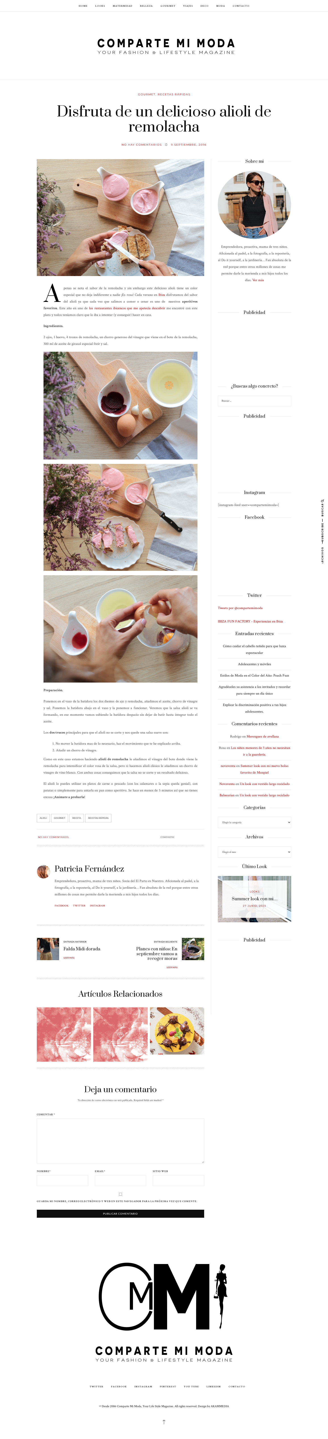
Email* (100, 1171)
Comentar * (46, 1114)
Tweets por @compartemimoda (240, 608)
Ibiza (161, 295)
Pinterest (168, 1386)
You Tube (191, 1386)
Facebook (62, 905)
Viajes (188, 5)
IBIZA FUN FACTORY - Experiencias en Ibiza (250, 621)
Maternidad (123, 5)
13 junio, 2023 (254, 905)
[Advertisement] (254, 349)
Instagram (97, 905)
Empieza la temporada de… (254, 899)
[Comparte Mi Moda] (164, 45)
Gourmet (168, 5)
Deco (205, 5)
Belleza (146, 5)
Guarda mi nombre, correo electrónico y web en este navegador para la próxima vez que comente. (117, 1201)
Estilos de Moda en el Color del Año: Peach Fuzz (254, 675)
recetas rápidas (98, 818)
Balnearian (227, 795)
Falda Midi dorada (82, 949)
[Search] (287, 401)
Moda (220, 5)
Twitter (79, 905)
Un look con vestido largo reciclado (265, 784)
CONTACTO (241, 5)
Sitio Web (160, 1171)
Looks (100, 5)
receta (76, 818)
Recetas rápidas (174, 94)
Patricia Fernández (89, 869)
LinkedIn (214, 1386)
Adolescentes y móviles (254, 664)
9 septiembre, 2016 (188, 144)
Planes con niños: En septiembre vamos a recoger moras (156, 953)
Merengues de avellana (263, 736)
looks (255, 891)
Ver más (258, 280)
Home (83, 5)
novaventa (228, 766)
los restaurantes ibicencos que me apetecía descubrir (127, 308)
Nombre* (44, 1171)
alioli (43, 818)
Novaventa (227, 784)
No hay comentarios (142, 144)
